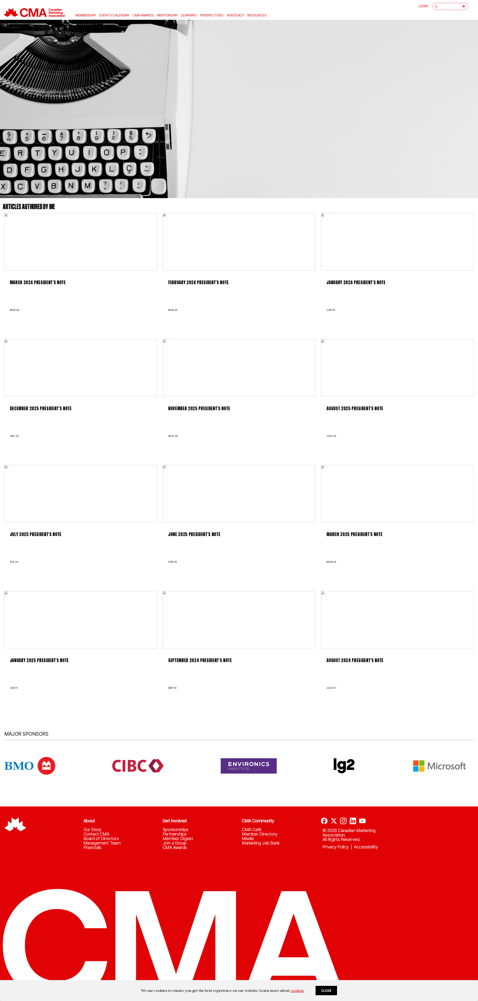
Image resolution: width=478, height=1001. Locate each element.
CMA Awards (175, 847)
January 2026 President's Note (356, 282)
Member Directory (259, 834)
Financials (92, 847)
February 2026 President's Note (198, 282)
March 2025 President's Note (354, 534)
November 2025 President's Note (199, 408)
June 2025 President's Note (194, 534)
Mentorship (167, 15)
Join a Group (175, 843)
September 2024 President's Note (200, 660)
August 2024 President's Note (355, 660)
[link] (80, 241)
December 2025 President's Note (41, 408)
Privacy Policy (335, 847)
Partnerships (175, 834)
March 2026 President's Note (38, 282)
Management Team (102, 843)
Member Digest (178, 838)
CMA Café (251, 829)
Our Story (92, 829)
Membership (85, 15)
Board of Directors (101, 838)
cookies (297, 990)
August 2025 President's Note (355, 408)
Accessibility (366, 847)
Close (326, 990)
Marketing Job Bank (261, 843)
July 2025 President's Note (36, 534)
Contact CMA (96, 834)
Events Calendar (114, 15)
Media (248, 838)
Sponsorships (175, 829)
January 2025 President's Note (39, 660)
